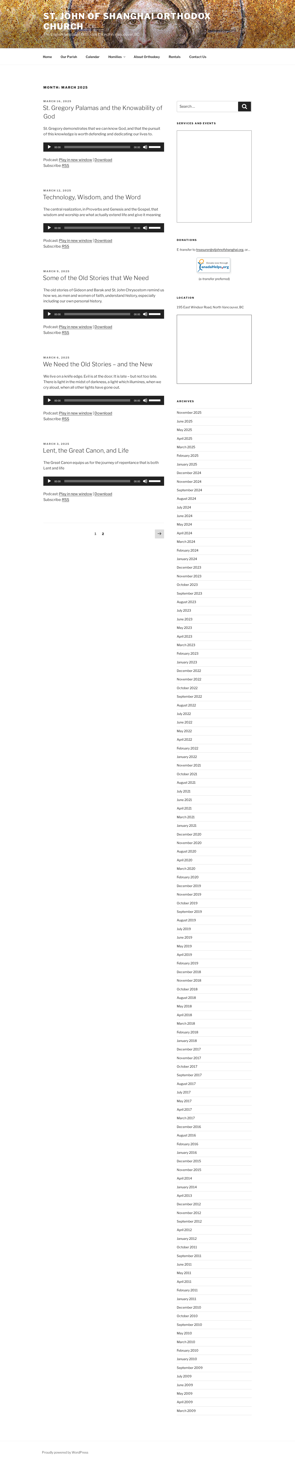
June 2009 (185, 1385)
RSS (65, 165)
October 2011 (187, 1247)
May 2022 (184, 731)
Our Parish (69, 57)
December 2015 (189, 1161)
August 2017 (186, 1084)
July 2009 (184, 1376)
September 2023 (189, 593)
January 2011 (186, 1299)
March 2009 (186, 1411)
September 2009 (190, 1368)
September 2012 (189, 1221)
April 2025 (184, 438)
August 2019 (186, 920)
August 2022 (186, 705)
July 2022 (184, 714)
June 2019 (184, 937)
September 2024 (189, 490)
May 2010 (184, 1333)
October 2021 (187, 774)
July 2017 (184, 1092)
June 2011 (184, 1264)
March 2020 (186, 868)
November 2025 (189, 412)
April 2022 (184, 739)
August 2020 (186, 851)
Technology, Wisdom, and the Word (92, 197)
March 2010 (186, 1342)
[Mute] (145, 147)
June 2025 (184, 421)
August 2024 (186, 498)
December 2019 (189, 886)
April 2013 (184, 1195)
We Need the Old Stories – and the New (98, 364)
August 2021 (186, 782)
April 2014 (184, 1178)
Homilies (115, 57)
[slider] (155, 146)
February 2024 (187, 550)
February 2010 (187, 1350)
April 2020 (184, 860)
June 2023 (184, 619)
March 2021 (186, 817)
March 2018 (186, 1023)
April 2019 (184, 955)
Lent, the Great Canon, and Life (86, 450)
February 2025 (187, 455)
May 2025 (184, 430)
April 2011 (184, 1282)
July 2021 (184, 791)
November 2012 (189, 1213)
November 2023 (189, 576)
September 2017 (189, 1075)
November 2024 (189, 481)
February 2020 (188, 877)
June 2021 (184, 800)
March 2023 (186, 645)
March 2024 (186, 542)
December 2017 (189, 1049)
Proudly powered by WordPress (65, 1452)
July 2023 (184, 610)
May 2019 (184, 946)
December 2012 (189, 1204)
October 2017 (187, 1066)
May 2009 (184, 1393)
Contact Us (197, 57)
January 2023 (187, 662)
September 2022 (189, 696)
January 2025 (187, 464)
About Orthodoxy (147, 57)
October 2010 (187, 1316)
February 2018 (187, 1032)
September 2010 (189, 1325)
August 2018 (186, 998)
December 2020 (189, 834)
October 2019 (187, 903)
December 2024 (189, 473)
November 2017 (189, 1058)
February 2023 (187, 653)
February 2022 (187, 748)
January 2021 (187, 825)
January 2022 (187, 757)
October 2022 (187, 688)
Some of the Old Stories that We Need (96, 277)
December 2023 (189, 567)
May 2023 (184, 628)
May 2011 (184, 1273)
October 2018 (187, 989)
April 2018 (184, 1015)
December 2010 (189, 1307)
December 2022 (189, 671)
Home (47, 57)
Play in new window (75, 160)
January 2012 (187, 1238)
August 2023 (186, 602)
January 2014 (187, 1187)
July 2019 (184, 929)
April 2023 (184, 636)
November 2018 (189, 980)
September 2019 (189, 912)
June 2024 (184, 516)
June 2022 (184, 722)
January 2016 (187, 1152)
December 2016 (189, 1127)
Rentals (174, 57)
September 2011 (189, 1256)
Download (103, 160)
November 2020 (189, 843)
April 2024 (184, 533)
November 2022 (189, 679)
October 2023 (187, 585)
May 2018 (184, 1006)
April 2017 (184, 1109)
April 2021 (184, 808)
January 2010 (187, 1359)
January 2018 (187, 1041)
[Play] (49, 147)
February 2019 (187, 963)
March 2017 (186, 1118)
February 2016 (187, 1144)
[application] (103, 147)
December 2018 (189, 972)
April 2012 (184, 1230)
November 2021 (189, 765)
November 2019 (189, 894)
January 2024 (187, 559)
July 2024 (184, 507)
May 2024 (184, 524)
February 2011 (187, 1290)
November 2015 (189, 1170)
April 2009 (185, 1402)
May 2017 (184, 1101)
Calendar (93, 57)
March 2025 (186, 447)
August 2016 (186, 1135)
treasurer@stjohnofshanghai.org (219, 250)
